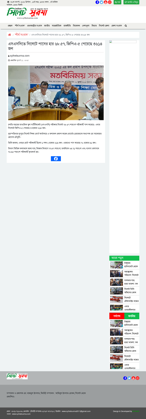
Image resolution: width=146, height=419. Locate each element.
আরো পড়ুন (117, 258)
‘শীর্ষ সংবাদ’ (20, 25)
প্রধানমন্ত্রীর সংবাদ (34, 25)
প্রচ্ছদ (10, 25)
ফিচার (94, 25)
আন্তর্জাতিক (56, 25)
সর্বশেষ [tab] (116, 316)
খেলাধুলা (85, 25)
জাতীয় (47, 25)
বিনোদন (76, 25)
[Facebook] (56, 158)
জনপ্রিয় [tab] (131, 316)
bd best (135, 411)
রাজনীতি (67, 25)
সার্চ (118, 2)
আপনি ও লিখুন (132, 2)
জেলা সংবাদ (116, 25)
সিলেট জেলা (104, 25)
